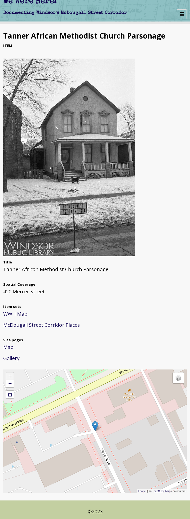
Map (8, 347)
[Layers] (178, 377)
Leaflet (142, 491)
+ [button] (10, 376)
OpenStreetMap (160, 491)
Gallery (11, 358)
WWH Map (15, 313)
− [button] (10, 383)
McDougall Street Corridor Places (41, 325)
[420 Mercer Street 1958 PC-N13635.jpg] (69, 254)
